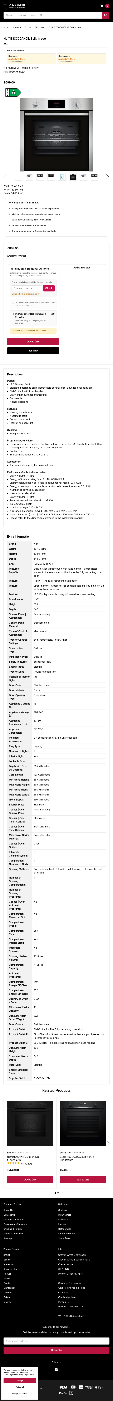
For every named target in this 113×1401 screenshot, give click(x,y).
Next (107, 176)
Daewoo (8, 1292)
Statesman (9, 1264)
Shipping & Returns (13, 1228)
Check (49, 288)
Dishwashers (64, 1214)
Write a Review (30, 67)
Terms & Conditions (13, 1233)
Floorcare (63, 1219)
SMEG (7, 1255)
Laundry (62, 1224)
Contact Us (9, 1214)
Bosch (7, 1259)
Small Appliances (66, 1233)
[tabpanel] (30, 1142)
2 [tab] (58, 1193)
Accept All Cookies (20, 1393)
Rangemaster (10, 1269)
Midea (7, 1278)
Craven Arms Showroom (16, 1224)
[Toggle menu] (5, 6)
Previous (6, 176)
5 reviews (26, 1163)
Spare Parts (64, 1238)
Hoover (7, 1273)
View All (7, 1302)
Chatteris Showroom (14, 1219)
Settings (19, 1381)
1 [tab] (55, 1193)
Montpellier (9, 1287)
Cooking (62, 1210)
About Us (8, 1210)
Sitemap (8, 1238)
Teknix (7, 1297)
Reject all (20, 1387)
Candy (7, 1283)
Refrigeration (64, 1228)
